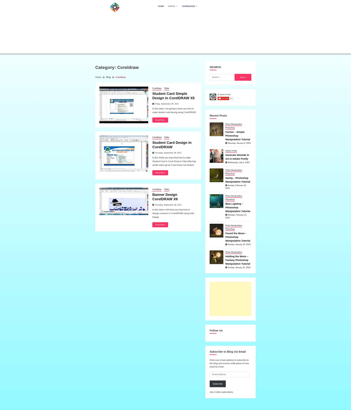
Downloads (188, 6)
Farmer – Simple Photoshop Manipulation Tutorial (237, 136)
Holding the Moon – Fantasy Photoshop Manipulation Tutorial (237, 260)
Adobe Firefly (231, 151)
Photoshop (230, 128)
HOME (161, 6)
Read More (160, 120)
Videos (171, 6)
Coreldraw (157, 88)
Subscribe (218, 384)
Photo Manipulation (233, 124)
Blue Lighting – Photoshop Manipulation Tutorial (237, 207)
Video (166, 88)
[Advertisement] (175, 33)
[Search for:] (222, 77)
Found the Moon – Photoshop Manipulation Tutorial (237, 237)
